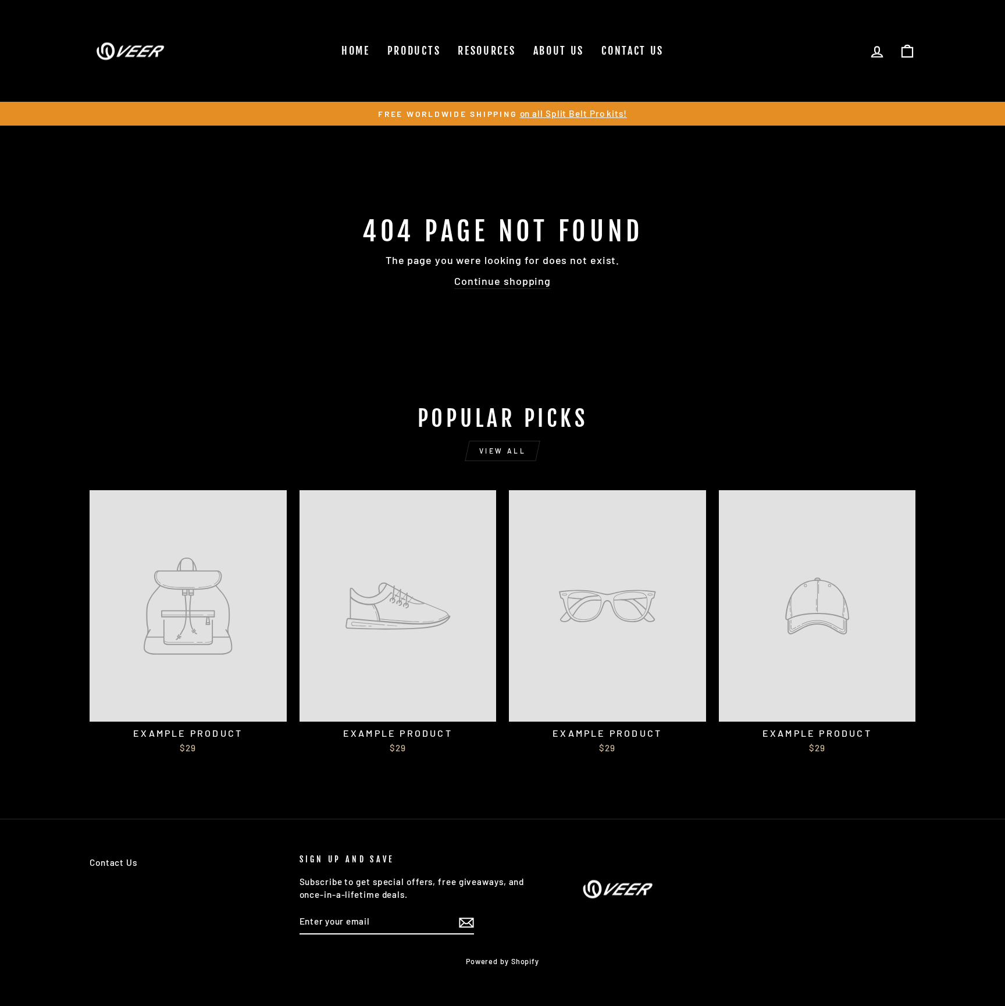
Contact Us (632, 50)
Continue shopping (502, 280)
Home (355, 50)
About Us (559, 50)
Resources (486, 50)
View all (502, 451)
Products (414, 50)
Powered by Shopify (502, 961)
